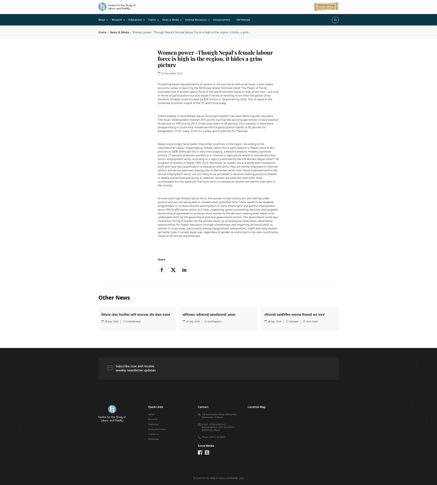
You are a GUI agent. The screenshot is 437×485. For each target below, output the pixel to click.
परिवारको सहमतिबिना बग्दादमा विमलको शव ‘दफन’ (294, 315)
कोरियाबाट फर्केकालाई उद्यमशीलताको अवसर (209, 315)
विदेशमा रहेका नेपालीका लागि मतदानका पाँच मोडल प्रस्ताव (135, 315)
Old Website (243, 19)
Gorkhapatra (215, 321)
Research (117, 19)
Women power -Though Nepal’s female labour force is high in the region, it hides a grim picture (195, 32)
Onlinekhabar (133, 321)
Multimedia (153, 439)
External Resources (196, 19)
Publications (135, 19)
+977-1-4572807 (217, 437)
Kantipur (294, 321)
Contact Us (153, 434)
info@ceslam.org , (218, 424)
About (101, 19)
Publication (153, 424)
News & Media (170, 19)
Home (102, 32)
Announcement (221, 19)
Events (152, 19)
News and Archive (157, 429)
